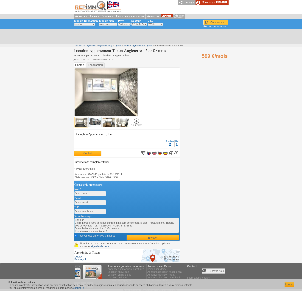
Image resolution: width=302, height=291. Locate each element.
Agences (153, 16)
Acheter (81, 16)
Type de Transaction (86, 21)
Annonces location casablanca (164, 272)
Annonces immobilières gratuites (126, 269)
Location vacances (130, 16)
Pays (121, 21)
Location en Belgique (119, 274)
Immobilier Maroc (157, 269)
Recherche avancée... (215, 26)
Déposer (178, 16)
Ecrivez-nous (217, 271)
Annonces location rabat (160, 274)
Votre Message (83, 216)
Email (77, 198)
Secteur (136, 21)
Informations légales (198, 277)
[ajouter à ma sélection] (143, 152)
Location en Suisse (118, 272)
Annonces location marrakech (164, 277)
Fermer (289, 284)
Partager (189, 2)
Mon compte (214, 2)
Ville (150, 21)
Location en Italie (117, 277)
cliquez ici (78, 288)
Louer (94, 16)
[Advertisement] (150, 36)
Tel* (76, 207)
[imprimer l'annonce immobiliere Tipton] (148, 152)
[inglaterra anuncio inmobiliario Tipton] (165, 152)
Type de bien (106, 21)
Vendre (107, 16)
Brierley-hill (80, 259)
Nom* (77, 189)
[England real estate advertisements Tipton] (154, 152)
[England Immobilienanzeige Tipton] (159, 152)
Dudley (78, 256)
